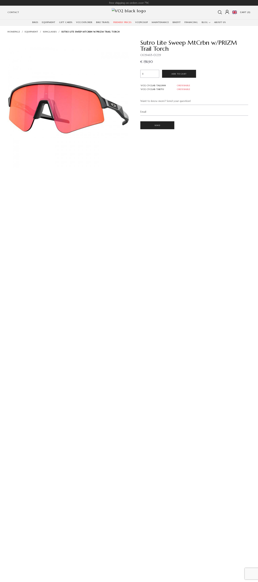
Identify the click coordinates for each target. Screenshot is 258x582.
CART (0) (245, 12)
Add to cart (179, 74)
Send (157, 125)
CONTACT (13, 12)
